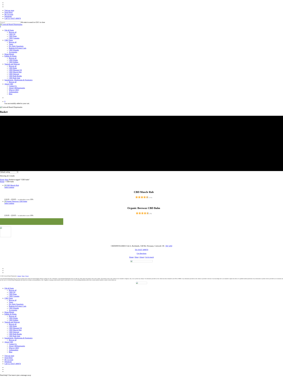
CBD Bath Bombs (15, 334)
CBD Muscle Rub (15, 330)
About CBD (8, 342)
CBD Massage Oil (15, 328)
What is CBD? (14, 348)
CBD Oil (12, 292)
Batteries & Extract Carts (17, 306)
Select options (9, 187)
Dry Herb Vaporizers (16, 304)
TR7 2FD (168, 246)
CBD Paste (13, 294)
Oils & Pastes (9, 288)
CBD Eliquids (14, 308)
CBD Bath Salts (14, 336)
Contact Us (13, 344)
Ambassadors (13, 350)
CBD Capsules (14, 296)
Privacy (27, 276)
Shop (6, 180)
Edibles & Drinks (10, 314)
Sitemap (19, 276)
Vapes (11, 302)
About (142, 257)
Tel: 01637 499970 (141, 250)
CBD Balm (13, 326)
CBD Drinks (13, 318)
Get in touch (149, 257)
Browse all (12, 290)
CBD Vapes (8, 298)
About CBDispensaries (17, 346)
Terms (23, 276)
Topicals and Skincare (12, 322)
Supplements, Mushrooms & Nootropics (18, 338)
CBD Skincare (14, 332)
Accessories (13, 310)
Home (2, 180)
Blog (10, 352)
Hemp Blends (9, 312)
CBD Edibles (13, 320)
